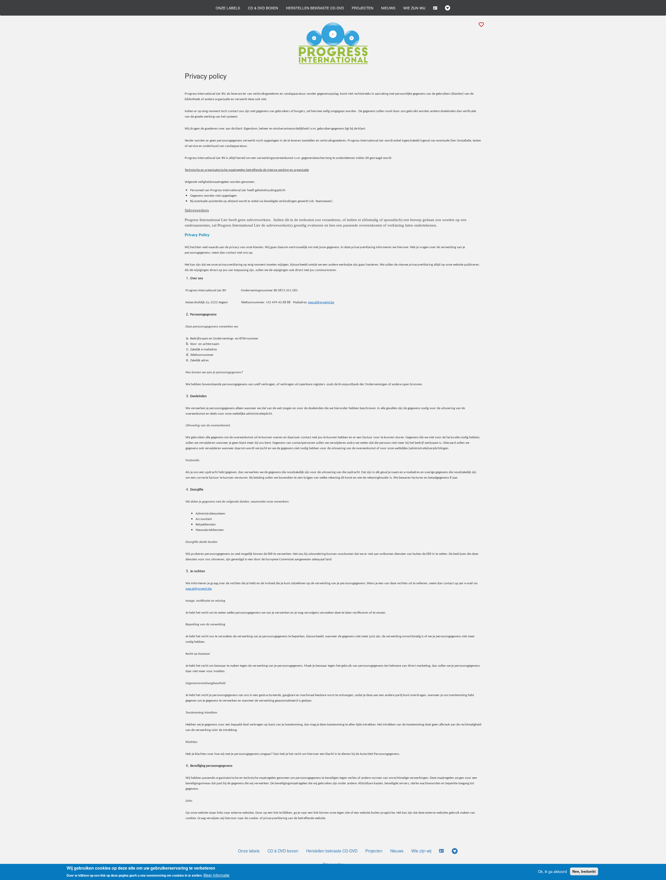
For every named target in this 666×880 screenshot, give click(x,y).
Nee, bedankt (584, 871)
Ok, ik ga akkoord (552, 871)
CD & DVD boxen (263, 7)
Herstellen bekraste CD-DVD (315, 7)
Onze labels (228, 7)
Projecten (362, 7)
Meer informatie (216, 874)
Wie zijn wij (414, 7)
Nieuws (388, 7)
